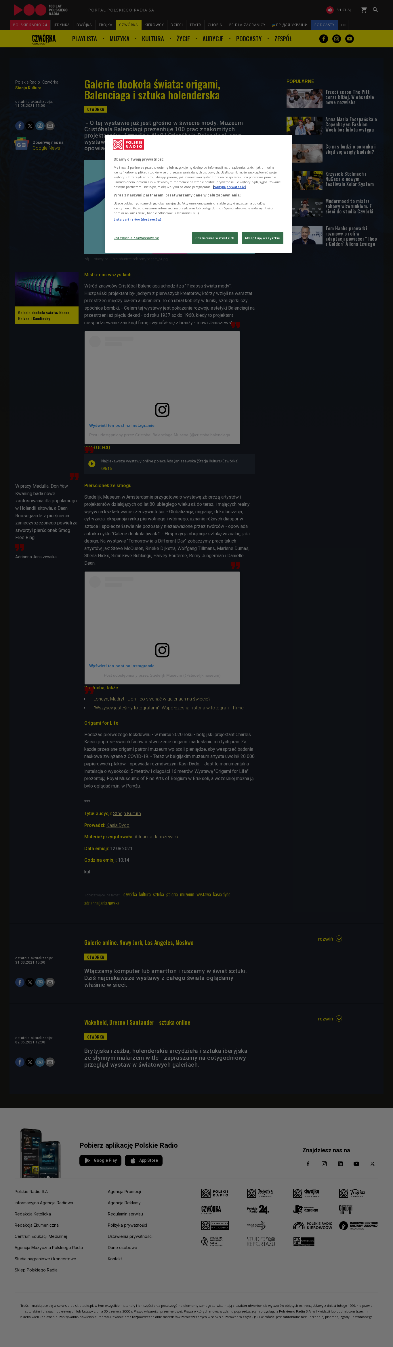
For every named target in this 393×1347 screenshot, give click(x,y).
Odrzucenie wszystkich (214, 238)
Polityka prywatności (229, 186)
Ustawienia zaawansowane (136, 237)
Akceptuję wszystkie (262, 238)
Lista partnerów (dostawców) (137, 219)
